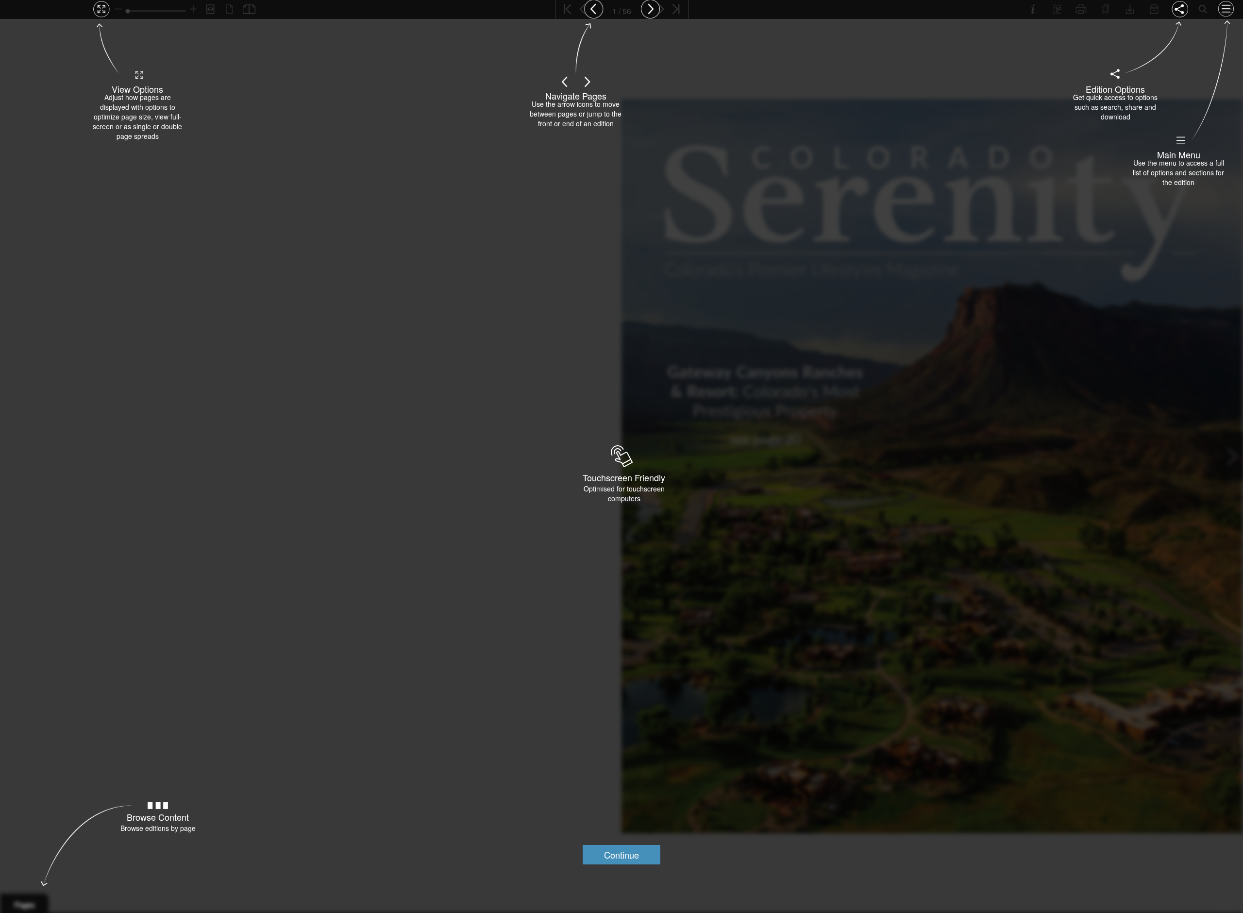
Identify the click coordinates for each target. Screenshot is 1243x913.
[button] (621, 854)
